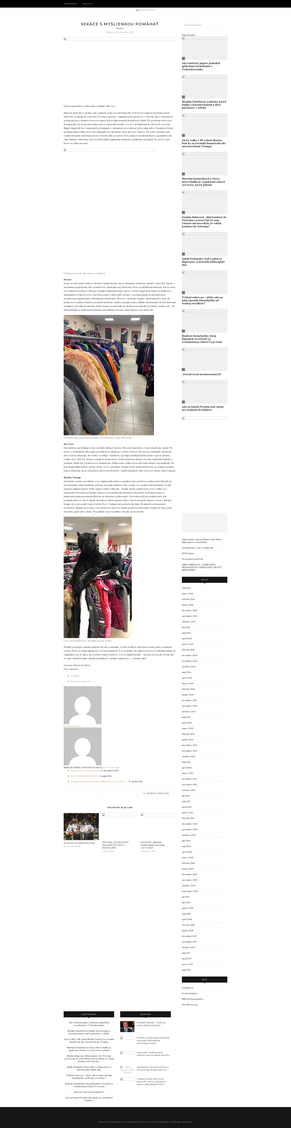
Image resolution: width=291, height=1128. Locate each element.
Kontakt (88, 4)
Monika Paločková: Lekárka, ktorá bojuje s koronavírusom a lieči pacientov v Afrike (204, 104)
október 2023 (188, 711)
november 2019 (189, 880)
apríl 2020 (187, 852)
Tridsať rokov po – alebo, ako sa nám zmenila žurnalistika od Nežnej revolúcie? (202, 300)
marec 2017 (187, 964)
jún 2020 (186, 840)
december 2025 (189, 610)
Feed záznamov (189, 993)
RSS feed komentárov (193, 999)
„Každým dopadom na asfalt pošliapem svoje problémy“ (98, 781)
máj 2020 (186, 846)
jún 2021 (186, 795)
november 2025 (189, 616)
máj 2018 (186, 913)
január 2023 (187, 739)
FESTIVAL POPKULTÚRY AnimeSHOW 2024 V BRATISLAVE (115, 845)
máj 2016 (186, 969)
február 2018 (188, 925)
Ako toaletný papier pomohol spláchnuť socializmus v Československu (201, 66)
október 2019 (188, 885)
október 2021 (188, 790)
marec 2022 (187, 773)
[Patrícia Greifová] (83, 723)
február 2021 (188, 818)
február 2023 (188, 734)
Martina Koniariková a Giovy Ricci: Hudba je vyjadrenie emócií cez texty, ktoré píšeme (203, 181)
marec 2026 (187, 593)
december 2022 (189, 745)
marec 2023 (187, 728)
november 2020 (189, 829)
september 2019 (190, 891)
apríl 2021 (187, 807)
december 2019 (189, 874)
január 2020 (188, 868)
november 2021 (189, 784)
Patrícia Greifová (72, 726)
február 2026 (188, 599)
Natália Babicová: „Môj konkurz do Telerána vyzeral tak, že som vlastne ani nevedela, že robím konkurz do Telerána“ (204, 222)
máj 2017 (186, 953)
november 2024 (189, 661)
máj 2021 (186, 801)
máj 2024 (186, 672)
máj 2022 (186, 762)
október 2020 (189, 835)
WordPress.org (189, 1004)
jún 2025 (186, 627)
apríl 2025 (187, 638)
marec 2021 (187, 812)
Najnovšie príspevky (80, 681)
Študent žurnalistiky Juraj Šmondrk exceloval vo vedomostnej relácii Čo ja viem (202, 338)
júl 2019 (185, 896)
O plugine (75, 675)
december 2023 (189, 700)
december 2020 (189, 823)
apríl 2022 (187, 767)
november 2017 (189, 941)
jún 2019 (186, 902)
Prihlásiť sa (187, 987)
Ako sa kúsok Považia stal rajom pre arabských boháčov (203, 408)
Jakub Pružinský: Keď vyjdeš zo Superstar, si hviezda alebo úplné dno (203, 261)
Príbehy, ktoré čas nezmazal (84, 770)
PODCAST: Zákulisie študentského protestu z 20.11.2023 (153, 845)
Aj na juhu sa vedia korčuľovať (79, 843)
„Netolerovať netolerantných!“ (202, 374)
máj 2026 (186, 588)
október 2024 (189, 666)
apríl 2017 (187, 958)
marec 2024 (187, 683)
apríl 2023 (187, 722)
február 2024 (188, 689)
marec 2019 (187, 908)
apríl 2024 (187, 677)
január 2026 (187, 604)
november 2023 (189, 706)
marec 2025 (187, 644)
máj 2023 (186, 717)
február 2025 (188, 649)
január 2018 (187, 930)
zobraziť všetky (110, 767)
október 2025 (189, 621)
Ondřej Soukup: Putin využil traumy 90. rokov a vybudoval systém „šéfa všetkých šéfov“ (151, 1082)
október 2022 (188, 756)
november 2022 (189, 750)
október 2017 (188, 947)
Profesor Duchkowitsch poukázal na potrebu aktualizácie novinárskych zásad (153, 1040)
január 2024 (187, 694)
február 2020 (188, 863)
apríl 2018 (187, 919)
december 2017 (189, 936)
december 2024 (189, 655)
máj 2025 (186, 633)
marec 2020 (188, 857)
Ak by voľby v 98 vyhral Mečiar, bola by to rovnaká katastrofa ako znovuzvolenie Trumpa (204, 143)
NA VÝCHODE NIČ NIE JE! (83, 776)
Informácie (70, 4)
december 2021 (189, 779)
